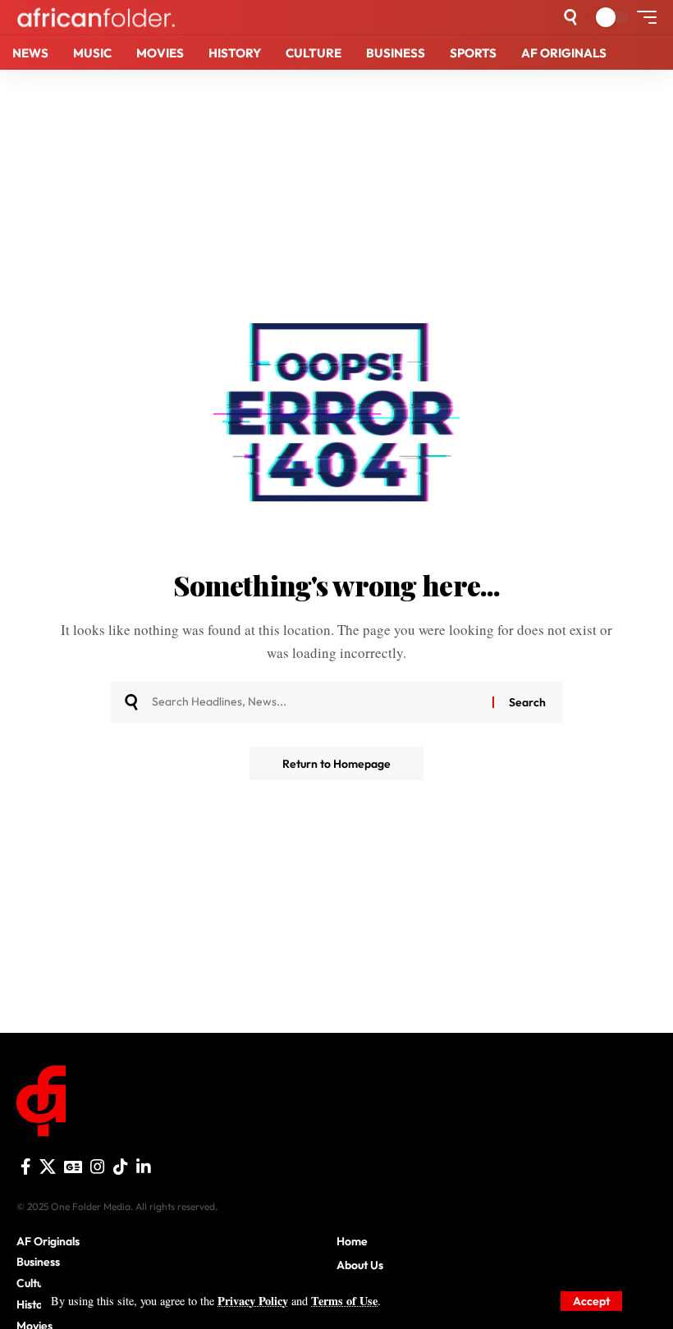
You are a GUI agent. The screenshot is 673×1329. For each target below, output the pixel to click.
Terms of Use (344, 1300)
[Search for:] (316, 702)
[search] (570, 17)
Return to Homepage (336, 763)
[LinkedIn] (143, 1167)
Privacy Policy (252, 1300)
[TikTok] (120, 1167)
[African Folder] (96, 17)
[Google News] (73, 1167)
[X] (47, 1167)
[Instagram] (97, 1167)
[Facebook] (25, 1167)
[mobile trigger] (643, 17)
